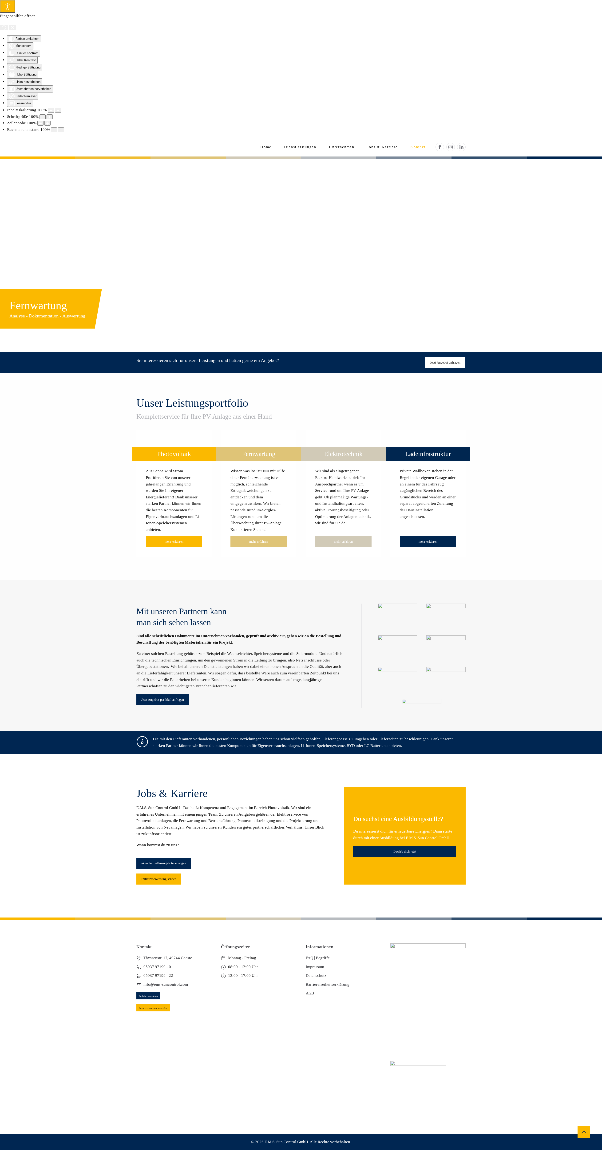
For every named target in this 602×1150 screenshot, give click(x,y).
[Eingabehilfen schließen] (12, 27)
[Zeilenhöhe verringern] (40, 123)
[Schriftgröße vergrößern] (50, 116)
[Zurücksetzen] (4, 27)
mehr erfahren (174, 541)
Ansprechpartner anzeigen (153, 1007)
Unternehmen (341, 147)
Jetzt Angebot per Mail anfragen (162, 699)
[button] (584, 1132)
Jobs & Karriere (382, 147)
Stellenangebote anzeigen (163, 863)
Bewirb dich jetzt (404, 851)
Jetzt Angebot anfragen (445, 362)
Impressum (315, 967)
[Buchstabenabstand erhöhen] (61, 129)
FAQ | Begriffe (318, 958)
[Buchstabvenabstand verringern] (54, 129)
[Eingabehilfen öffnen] (7, 6)
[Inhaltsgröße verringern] (51, 110)
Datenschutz (316, 975)
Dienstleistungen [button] (300, 147)
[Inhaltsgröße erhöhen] (58, 110)
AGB (310, 993)
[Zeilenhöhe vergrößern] (47, 123)
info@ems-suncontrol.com (165, 984)
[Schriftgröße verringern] (43, 116)
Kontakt (418, 147)
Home (265, 147)
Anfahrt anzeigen (148, 995)
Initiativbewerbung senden (158, 879)
